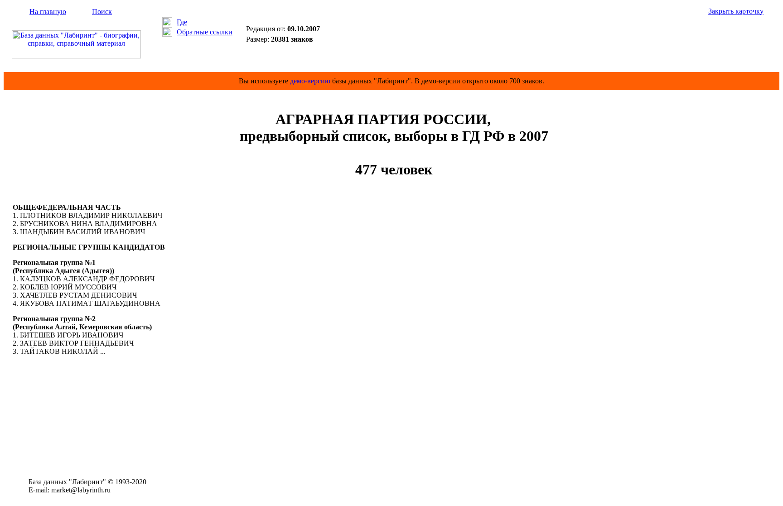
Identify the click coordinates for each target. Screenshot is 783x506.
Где (182, 22)
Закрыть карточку (736, 11)
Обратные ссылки (204, 32)
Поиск (102, 11)
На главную (47, 11)
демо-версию (310, 81)
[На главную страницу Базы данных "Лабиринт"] (76, 56)
